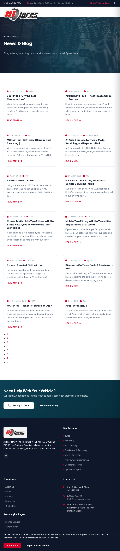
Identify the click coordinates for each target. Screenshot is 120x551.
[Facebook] (114, 3)
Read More (13, 120)
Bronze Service (12, 522)
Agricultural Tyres (73, 469)
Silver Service (11, 527)
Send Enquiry (51, 405)
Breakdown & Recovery (76, 450)
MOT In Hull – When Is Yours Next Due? (29, 305)
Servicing (69, 441)
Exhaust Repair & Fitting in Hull (25, 265)
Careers (9, 496)
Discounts (10, 501)
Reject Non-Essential (37, 545)
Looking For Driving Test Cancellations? (21, 97)
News (8, 492)
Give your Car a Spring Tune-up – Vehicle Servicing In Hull (85, 182)
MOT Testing (71, 445)
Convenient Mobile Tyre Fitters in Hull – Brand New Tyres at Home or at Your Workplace (30, 224)
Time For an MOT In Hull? (21, 180)
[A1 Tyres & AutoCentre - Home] (21, 11)
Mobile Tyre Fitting (73, 455)
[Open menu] (113, 12)
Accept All (12, 545)
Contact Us (10, 506)
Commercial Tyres (73, 465)
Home (6, 36)
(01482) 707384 (13, 3)
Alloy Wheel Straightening (77, 460)
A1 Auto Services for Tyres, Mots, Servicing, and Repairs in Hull (85, 141)
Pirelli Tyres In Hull (76, 305)
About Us (9, 487)
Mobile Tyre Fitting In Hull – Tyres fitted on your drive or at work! (89, 223)
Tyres (67, 436)
